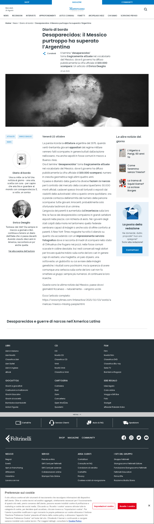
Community (88, 437)
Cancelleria (60, 398)
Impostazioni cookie (103, 506)
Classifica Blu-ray (112, 363)
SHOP (27, 2)
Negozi (8, 459)
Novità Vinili (60, 368)
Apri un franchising (14, 467)
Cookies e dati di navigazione (91, 480)
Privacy (81, 476)
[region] (77, 506)
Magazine (73, 437)
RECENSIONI (17, 15)
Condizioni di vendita (87, 467)
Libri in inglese (11, 368)
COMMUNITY (127, 2)
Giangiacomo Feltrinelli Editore (128, 463)
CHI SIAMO (112, 15)
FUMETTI (81, 15)
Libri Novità (10, 355)
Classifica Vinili (62, 372)
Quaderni (59, 407)
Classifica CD (61, 359)
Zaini (57, 394)
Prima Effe (118, 476)
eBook (8, 372)
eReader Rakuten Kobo (114, 407)
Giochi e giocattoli (13, 386)
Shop (62, 437)
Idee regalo (109, 386)
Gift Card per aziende (51, 467)
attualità (10, 136)
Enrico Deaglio (21, 222)
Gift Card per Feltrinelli (52, 463)
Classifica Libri (12, 359)
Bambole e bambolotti (15, 403)
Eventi (8, 463)
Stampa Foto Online (51, 476)
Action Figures (11, 407)
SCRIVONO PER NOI (129, 15)
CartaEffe (82, 472)
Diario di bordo (22, 173)
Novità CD (59, 355)
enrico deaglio (25, 136)
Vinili (57, 363)
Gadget (107, 403)
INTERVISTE (31, 15)
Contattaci (132, 249)
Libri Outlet (10, 363)
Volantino (9, 476)
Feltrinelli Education (123, 472)
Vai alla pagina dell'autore (21, 251)
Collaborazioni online (51, 472)
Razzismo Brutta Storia (124, 480)
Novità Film (109, 355)
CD (56, 351)
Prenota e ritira (48, 459)
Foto (106, 398)
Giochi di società (13, 398)
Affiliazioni (10, 472)
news (9, 142)
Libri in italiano (11, 351)
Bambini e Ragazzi (112, 372)
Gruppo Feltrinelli (121, 459)
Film (106, 351)
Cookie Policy (75, 520)
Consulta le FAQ (85, 463)
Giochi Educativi (12, 394)
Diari (57, 390)
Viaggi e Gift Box (111, 394)
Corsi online (109, 390)
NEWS (6, 15)
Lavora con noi (12, 480)
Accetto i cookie (127, 506)
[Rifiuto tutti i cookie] (149, 505)
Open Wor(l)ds (61, 403)
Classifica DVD (110, 359)
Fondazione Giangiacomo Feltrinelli (130, 467)
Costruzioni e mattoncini (16, 390)
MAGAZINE (77, 2)
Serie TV (107, 368)
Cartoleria (59, 386)
